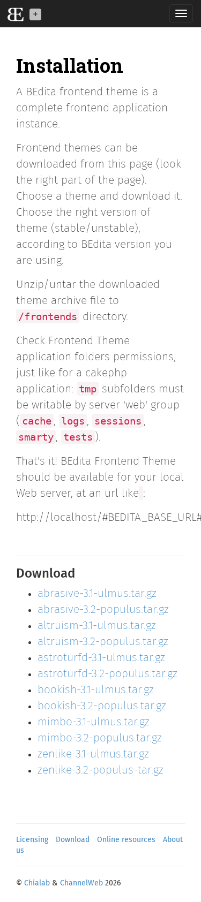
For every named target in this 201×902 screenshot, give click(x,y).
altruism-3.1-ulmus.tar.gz (97, 626)
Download (73, 840)
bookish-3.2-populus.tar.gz (102, 706)
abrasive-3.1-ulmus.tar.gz (97, 594)
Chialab (37, 883)
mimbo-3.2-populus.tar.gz (100, 738)
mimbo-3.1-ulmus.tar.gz (94, 722)
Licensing (32, 840)
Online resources (126, 840)
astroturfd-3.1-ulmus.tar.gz (101, 658)
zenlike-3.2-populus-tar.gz (100, 770)
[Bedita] (13, 13)
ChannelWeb (81, 883)
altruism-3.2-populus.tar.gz (103, 642)
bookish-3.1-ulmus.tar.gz (96, 690)
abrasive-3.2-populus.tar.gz (103, 610)
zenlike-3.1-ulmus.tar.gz (93, 754)
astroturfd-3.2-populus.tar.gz (107, 674)
